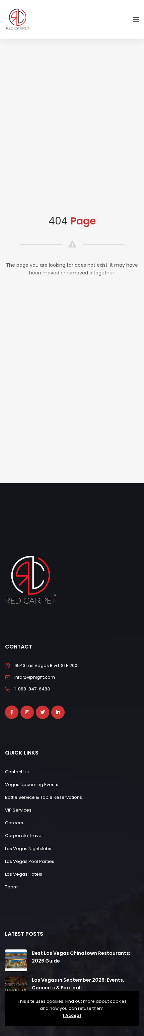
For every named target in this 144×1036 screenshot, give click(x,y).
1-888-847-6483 (32, 689)
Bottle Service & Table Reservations (43, 797)
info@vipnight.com (34, 677)
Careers (14, 823)
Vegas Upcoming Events (31, 784)
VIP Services (18, 810)
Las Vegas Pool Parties (29, 861)
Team (11, 887)
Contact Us (17, 772)
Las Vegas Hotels (23, 874)
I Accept (72, 1015)
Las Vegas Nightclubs (28, 848)
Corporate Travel (24, 835)
